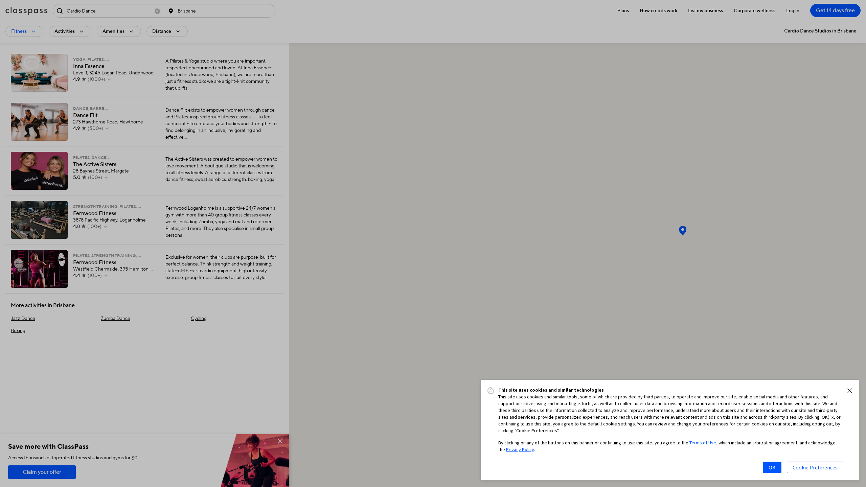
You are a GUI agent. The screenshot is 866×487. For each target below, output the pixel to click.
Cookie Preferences (815, 467)
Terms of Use (702, 443)
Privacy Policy (520, 449)
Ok (772, 467)
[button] (849, 390)
